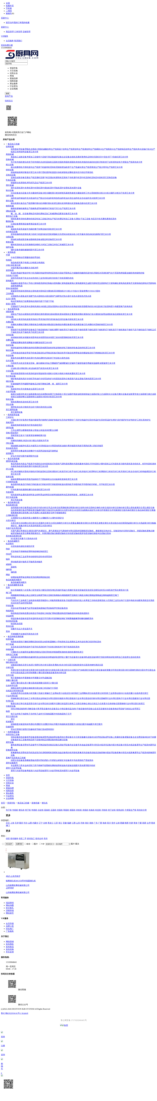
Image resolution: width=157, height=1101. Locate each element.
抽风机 (59, 446)
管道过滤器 (139, 394)
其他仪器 (10, 626)
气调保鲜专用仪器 (68, 531)
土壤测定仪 (16, 518)
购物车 (9, 13)
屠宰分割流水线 (96, 745)
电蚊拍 (76, 306)
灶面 (36, 456)
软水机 (94, 306)
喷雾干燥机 (88, 330)
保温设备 (15, 618)
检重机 (73, 373)
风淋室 (14, 389)
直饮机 (100, 306)
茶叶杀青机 (25, 188)
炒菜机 (49, 229)
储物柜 (37, 435)
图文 (77, 844)
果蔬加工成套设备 (18, 157)
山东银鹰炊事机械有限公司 (17, 885)
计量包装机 (104, 464)
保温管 (27, 618)
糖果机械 (10, 206)
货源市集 (11, 803)
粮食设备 (10, 242)
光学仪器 (148, 670)
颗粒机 (20, 402)
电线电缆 (10, 611)
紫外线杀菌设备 (76, 324)
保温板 (22, 618)
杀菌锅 (20, 324)
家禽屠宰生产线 (137, 753)
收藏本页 (10, 6)
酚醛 (87, 618)
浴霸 (50, 296)
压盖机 (49, 471)
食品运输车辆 (38, 384)
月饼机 (25, 167)
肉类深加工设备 (13, 734)
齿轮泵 (102, 590)
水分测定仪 (74, 670)
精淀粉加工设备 (39, 219)
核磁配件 (91, 724)
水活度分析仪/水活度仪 (72, 510)
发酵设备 (10, 340)
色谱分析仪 (16, 670)
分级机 (49, 373)
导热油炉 (36, 379)
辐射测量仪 (107, 670)
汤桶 (56, 430)
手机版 (9, 8)
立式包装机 (114, 464)
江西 (74, 823)
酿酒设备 (10, 221)
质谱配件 (72, 724)
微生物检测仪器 (31, 688)
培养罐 (88, 363)
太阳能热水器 (17, 296)
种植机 (37, 652)
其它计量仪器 (52, 683)
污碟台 (34, 440)
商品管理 (10, 32)
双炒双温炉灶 (107, 420)
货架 (17, 435)
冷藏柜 (49, 193)
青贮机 (88, 642)
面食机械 (10, 159)
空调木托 (50, 618)
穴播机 (14, 652)
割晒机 (31, 642)
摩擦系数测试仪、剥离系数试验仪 (41, 533)
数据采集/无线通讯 (66, 600)
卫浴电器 (10, 294)
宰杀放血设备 (83, 745)
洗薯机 (103, 219)
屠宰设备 (10, 742)
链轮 (36, 557)
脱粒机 (20, 245)
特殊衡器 (60, 714)
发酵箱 (20, 342)
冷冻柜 (31, 268)
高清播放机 (59, 291)
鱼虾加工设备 (20, 740)
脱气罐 (59, 363)
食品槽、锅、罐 (51, 384)
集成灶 (14, 273)
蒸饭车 (25, 229)
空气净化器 (21, 306)
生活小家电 (11, 299)
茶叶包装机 (33, 466)
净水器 (29, 306)
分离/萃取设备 (41, 709)
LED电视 (32, 263)
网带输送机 (78, 353)
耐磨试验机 (61, 533)
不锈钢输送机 (99, 353)
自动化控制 (11, 598)
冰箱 (13, 268)
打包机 (14, 489)
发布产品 (9, 96)
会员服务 (10, 41)
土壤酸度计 (45, 518)
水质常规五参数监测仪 (98, 523)
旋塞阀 (96, 595)
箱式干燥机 (147, 330)
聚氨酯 (73, 618)
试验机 (20, 665)
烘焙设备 (10, 170)
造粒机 (25, 402)
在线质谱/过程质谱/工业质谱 (104, 693)
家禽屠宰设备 (12, 750)
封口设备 (10, 469)
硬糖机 (20, 208)
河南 (82, 823)
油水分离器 (51, 446)
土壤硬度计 (35, 518)
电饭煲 (43, 273)
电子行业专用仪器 (126, 698)
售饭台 (37, 430)
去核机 (73, 157)
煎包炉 (65, 420)
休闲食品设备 (12, 232)
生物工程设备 (44, 688)
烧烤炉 (98, 234)
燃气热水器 (35, 296)
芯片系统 (54, 688)
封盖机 (25, 471)
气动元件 (15, 600)
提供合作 (39, 838)
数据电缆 (62, 613)
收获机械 (10, 639)
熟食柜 (73, 193)
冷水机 (106, 193)
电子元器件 (126, 600)
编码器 (9, 569)
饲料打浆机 (100, 657)
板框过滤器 (16, 394)
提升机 (31, 353)
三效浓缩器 (59, 337)
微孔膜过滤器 (150, 394)
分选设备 (10, 371)
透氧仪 (150, 531)
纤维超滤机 (76, 394)
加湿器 (53, 306)
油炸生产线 (37, 198)
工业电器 (22, 600)
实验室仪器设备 (96, 670)
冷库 (28, 193)
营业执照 (25, 1013)
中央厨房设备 (40, 451)
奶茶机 (25, 234)
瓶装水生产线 (114, 149)
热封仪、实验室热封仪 (115, 531)
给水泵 (14, 590)
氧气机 (124, 306)
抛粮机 (31, 245)
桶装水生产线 (102, 149)
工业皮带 (24, 557)
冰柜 (117, 193)
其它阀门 (115, 595)
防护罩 (31, 546)
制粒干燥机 (49, 330)
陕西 (127, 823)
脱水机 (46, 368)
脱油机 (14, 239)
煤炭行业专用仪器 (79, 698)
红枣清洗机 (41, 319)
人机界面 (86, 600)
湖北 (87, 823)
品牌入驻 (10, 926)
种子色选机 (55, 358)
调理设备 (10, 428)
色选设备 (10, 355)
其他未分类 (137, 162)
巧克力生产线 (60, 208)
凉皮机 (43, 162)
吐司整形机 (88, 172)
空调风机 (85, 446)
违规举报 (10, 910)
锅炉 (13, 379)
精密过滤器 (35, 397)
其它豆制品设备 (110, 177)
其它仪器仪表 (12, 716)
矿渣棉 (67, 618)
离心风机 (93, 446)
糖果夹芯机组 (48, 208)
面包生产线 (33, 167)
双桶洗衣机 (69, 278)
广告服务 (10, 931)
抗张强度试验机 (72, 533)
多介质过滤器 (66, 394)
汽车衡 (45, 714)
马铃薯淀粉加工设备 (65, 219)
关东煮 (61, 234)
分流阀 (49, 595)
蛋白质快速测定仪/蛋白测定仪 (140, 508)
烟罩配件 (30, 456)
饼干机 (41, 167)
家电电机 (138, 283)
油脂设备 (10, 237)
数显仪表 (15, 704)
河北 (25, 823)
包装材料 (10, 492)
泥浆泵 (49, 590)
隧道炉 (27, 172)
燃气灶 (110, 273)
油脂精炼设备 (34, 239)
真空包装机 (35, 464)
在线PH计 (120, 693)
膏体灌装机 (65, 314)
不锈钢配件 (16, 634)
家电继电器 (18, 286)
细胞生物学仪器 (18, 688)
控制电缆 (22, 613)
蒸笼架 (31, 435)
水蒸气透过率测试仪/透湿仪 (23, 531)
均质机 (14, 363)
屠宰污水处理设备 (14, 768)
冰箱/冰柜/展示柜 (13, 265)
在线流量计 (130, 693)
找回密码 (10, 903)
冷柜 (44, 193)
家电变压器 (98, 283)
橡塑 (77, 618)
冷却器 (55, 379)
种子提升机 (33, 647)
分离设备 (10, 366)
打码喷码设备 (12, 482)
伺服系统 (54, 600)
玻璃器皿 (15, 724)
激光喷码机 (67, 484)
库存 (46, 838)
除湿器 (82, 306)
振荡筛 (20, 373)
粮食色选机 (16, 358)
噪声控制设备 (58, 608)
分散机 (61, 373)
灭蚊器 (106, 306)
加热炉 (49, 379)
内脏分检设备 (117, 745)
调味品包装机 (34, 214)
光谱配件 (46, 724)
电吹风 (33, 301)
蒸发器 (61, 379)
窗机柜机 (30, 257)
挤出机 (18, 183)
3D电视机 (40, 263)
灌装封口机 (57, 471)
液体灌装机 (55, 314)
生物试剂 (24, 634)
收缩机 (37, 489)
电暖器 (118, 306)
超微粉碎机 (61, 348)
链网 (13, 577)
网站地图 (10, 905)
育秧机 (49, 652)
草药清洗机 (51, 319)
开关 (30, 629)
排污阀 (78, 595)
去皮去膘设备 (138, 737)
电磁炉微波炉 (22, 273)
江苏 (56, 823)
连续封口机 (86, 471)
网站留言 (10, 913)
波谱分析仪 (45, 670)
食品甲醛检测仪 (29, 510)
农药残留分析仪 (18, 508)
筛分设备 (79, 657)
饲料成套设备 (89, 657)
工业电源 (30, 600)
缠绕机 (25, 489)
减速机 (9, 564)
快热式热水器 (85, 296)
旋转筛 (37, 373)
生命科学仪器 (12, 685)
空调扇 (14, 306)
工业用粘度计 (56, 693)
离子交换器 (55, 394)
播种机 (76, 652)
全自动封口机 (136, 471)
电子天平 (68, 714)
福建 (69, 823)
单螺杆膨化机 (48, 203)
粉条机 (90, 162)
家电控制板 (47, 283)
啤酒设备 (32, 224)
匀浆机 (37, 407)
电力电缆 (46, 613)
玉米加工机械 (58, 245)
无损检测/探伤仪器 (79, 665)
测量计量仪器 (12, 680)
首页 (3, 803)
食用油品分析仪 (31, 508)
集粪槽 (25, 760)
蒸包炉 (27, 425)
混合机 (20, 407)
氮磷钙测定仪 (42, 510)
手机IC (25, 283)
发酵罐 (14, 342)
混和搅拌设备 (26, 330)
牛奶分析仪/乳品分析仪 (48, 508)
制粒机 (14, 402)
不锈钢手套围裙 (43, 765)
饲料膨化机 (69, 203)
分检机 (67, 373)
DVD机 (67, 291)
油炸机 (14, 198)
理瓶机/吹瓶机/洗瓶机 (34, 149)
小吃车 (78, 234)
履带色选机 (25, 358)
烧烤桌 (55, 451)
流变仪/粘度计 (29, 665)
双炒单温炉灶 (95, 420)
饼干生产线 (73, 167)
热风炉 (23, 379)
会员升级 (10, 923)
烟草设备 (10, 247)
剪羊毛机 (74, 760)
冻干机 (122, 193)
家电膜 (78, 283)
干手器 (45, 301)
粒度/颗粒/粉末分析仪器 (61, 665)
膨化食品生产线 (23, 203)
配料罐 (29, 384)
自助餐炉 (30, 451)
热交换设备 (11, 376)
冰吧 (36, 268)
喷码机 (59, 484)
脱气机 (40, 368)
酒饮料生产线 (90, 149)
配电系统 (142, 600)
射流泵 (78, 590)
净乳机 (29, 183)
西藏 (122, 823)
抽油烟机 (15, 446)
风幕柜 (67, 193)
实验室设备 (11, 706)
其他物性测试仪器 (95, 665)
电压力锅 (72, 273)
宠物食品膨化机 (80, 203)
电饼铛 (49, 273)
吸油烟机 (128, 273)
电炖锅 (135, 273)
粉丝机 (96, 162)
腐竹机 (76, 177)
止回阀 (31, 595)
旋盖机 (43, 471)
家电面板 (66, 283)
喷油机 (65, 167)
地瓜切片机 (96, 219)
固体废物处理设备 (44, 608)
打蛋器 (116, 273)
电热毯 (129, 306)
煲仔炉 (20, 420)
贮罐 (13, 384)
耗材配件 (10, 722)
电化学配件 (55, 724)
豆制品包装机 (97, 177)
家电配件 (10, 281)
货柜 (13, 435)
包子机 (14, 162)
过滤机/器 (15, 368)
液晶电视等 (16, 263)
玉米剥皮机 (80, 642)
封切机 (37, 471)
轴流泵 (84, 590)
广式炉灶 (77, 420)
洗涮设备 (10, 438)
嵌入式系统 (108, 600)
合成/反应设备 (98, 709)
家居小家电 (11, 304)
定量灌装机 (74, 314)
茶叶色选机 (35, 358)
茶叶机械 (10, 185)
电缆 (13, 613)
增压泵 (55, 590)
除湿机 (14, 624)
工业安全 (117, 600)
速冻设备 (22, 193)
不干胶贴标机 (44, 479)
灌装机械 (10, 312)
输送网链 (26, 577)
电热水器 (44, 296)
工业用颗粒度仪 (85, 693)
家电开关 (130, 283)
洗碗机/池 (21, 440)
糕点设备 (10, 165)
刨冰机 (67, 234)
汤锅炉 (51, 420)
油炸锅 (20, 198)
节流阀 (73, 595)
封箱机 (31, 471)
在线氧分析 (27, 693)
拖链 (8, 549)
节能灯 (39, 729)
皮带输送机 (49, 353)
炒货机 (49, 234)
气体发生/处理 (130, 709)
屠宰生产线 (141, 745)
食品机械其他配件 (14, 580)
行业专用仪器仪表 (133, 704)
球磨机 (25, 348)
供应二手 (22, 838)
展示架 (43, 435)
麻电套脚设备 (17, 745)
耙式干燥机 (108, 330)
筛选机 (31, 373)
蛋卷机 (53, 167)
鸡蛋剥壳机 (39, 760)
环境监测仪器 (118, 670)
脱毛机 (29, 753)
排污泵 (126, 590)
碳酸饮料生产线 (50, 149)
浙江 (60, 823)
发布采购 (10, 949)
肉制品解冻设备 (61, 740)
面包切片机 (78, 172)
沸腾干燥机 (59, 330)
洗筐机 (71, 319)
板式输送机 (59, 353)
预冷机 (69, 753)
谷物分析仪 (122, 508)
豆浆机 (65, 177)
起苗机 (43, 652)
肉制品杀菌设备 (47, 740)
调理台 (20, 430)
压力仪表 (100, 704)
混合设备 (10, 404)
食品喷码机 (16, 484)
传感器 (37, 600)
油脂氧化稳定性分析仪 (92, 510)
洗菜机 (40, 440)
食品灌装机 (118, 314)
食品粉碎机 (80, 348)
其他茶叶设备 (75, 188)
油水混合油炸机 (72, 198)
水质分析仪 (11, 520)
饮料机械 (10, 147)
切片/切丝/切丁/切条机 (108, 157)
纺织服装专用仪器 (64, 698)
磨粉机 (29, 219)
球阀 (21, 595)
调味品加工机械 (47, 214)
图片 (73, 844)
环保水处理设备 (18, 608)
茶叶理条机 (55, 188)
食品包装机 (16, 464)
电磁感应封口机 (149, 471)
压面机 (55, 162)
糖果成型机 (37, 208)
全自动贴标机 (56, 479)
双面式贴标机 (32, 479)
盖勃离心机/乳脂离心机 (33, 513)
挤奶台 (55, 760)
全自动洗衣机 (32, 278)
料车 (21, 384)
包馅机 (20, 162)
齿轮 (40, 557)
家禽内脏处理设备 (109, 753)
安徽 (65, 823)
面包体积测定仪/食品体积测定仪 (138, 510)
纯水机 (71, 306)
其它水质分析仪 (45, 526)
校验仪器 (115, 704)
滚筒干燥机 (98, 330)
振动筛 (14, 373)
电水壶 (59, 306)
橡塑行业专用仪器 (111, 698)
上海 (12, 823)
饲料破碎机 (53, 657)
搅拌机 (49, 172)
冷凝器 (20, 283)
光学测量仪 (35, 678)
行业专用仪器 (12, 696)
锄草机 (25, 652)
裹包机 (20, 489)
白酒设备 (15, 224)
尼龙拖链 (15, 551)
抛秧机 (65, 652)
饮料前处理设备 (18, 149)
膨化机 (14, 203)
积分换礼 (10, 908)
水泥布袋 (15, 546)
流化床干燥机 (22, 332)
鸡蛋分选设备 (17, 760)
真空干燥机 (118, 330)
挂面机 (61, 162)
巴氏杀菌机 (88, 324)
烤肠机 (55, 234)
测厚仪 (38, 665)
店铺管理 (26, 32)
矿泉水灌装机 (95, 314)
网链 (8, 575)
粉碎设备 (10, 345)
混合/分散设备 (61, 709)
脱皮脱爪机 (37, 753)
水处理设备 (11, 391)
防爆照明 (10, 727)
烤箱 (17, 172)
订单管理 (18, 32)
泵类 (8, 587)
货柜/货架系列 (12, 433)
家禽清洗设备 (83, 753)
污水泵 (25, 590)
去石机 (25, 245)
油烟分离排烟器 (69, 446)
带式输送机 (69, 353)
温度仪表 (68, 704)
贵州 (113, 823)
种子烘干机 (65, 647)
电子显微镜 (16, 678)
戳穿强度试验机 (86, 533)
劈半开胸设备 (40, 745)
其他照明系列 (48, 729)
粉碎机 (14, 348)
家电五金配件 (87, 283)
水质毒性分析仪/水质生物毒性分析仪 (53, 523)
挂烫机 (65, 306)
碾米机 (14, 245)
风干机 (31, 332)
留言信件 (10, 22)
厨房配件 (10, 453)
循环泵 (61, 590)
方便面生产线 (126, 162)
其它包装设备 (12, 497)
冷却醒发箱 (37, 342)
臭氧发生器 (29, 389)
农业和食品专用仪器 (47, 698)
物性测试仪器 (12, 662)
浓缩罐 (25, 337)
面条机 (49, 162)
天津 (17, 823)
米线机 (84, 162)
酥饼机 (20, 167)
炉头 (13, 456)
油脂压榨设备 (46, 239)
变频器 (43, 600)
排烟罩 (100, 446)
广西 (100, 823)
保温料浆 (34, 618)
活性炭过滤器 (26, 394)
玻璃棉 (57, 618)
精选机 (73, 647)
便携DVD (87, 291)
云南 (118, 823)
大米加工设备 (46, 245)
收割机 (14, 642)
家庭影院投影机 (18, 291)
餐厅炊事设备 (40, 229)
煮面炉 (31, 420)
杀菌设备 (10, 322)
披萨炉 (124, 420)
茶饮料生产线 (78, 149)
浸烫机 (23, 753)
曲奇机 (47, 167)
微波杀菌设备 (64, 324)
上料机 (14, 353)
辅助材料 (60, 495)
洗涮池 (14, 440)
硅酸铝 (82, 618)
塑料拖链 (32, 551)
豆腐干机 (44, 177)
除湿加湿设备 (12, 621)
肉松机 (92, 234)
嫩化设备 (87, 737)
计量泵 (43, 590)
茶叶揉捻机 (45, 188)
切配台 (51, 430)
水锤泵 (108, 590)
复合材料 (36, 495)
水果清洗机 (21, 319)
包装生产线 (25, 464)
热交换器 (68, 379)
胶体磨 (43, 348)
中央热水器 (74, 296)
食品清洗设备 (62, 319)
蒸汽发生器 (76, 379)
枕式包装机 (55, 464)
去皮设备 (66, 157)
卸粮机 (37, 245)
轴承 (8, 559)
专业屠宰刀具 (17, 765)
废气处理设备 (30, 608)
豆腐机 (37, 177)
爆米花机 (85, 234)
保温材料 (10, 616)
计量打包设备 (70, 657)
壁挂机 (37, 257)
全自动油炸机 (48, 198)
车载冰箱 (19, 268)
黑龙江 (50, 823)
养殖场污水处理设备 (35, 771)
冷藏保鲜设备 (36, 193)
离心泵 (31, 590)
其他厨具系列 (12, 448)
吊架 (68, 765)
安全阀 (37, 595)
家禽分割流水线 (124, 753)
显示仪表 (107, 704)
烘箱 (13, 172)
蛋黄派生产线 (95, 167)
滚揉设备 (38, 737)
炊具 (17, 229)
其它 (46, 551)
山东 (78, 823)
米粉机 (78, 162)
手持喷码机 (76, 484)
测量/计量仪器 (38, 673)
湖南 (91, 823)
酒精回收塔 (69, 337)
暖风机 (88, 306)
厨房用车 (15, 451)
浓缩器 (31, 337)
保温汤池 (44, 430)
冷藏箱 (78, 193)
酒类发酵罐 (27, 342)
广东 (96, 823)
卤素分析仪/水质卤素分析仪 (140, 523)
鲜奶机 (65, 172)
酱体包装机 (84, 464)
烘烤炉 (22, 172)
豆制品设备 (11, 175)
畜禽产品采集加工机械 (16, 758)
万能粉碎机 (71, 348)
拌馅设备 (101, 737)
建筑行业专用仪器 (142, 698)
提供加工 (31, 838)
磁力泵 (67, 590)
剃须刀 (22, 301)
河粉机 (102, 162)
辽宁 (41, 823)
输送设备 (10, 350)
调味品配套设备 (61, 214)
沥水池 (28, 440)
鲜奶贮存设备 (64, 760)
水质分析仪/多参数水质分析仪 (24, 523)
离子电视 (24, 263)
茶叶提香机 (65, 188)
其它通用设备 (12, 410)
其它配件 (99, 724)
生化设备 (10, 361)
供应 (8, 838)
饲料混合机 (37, 657)
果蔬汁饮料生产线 (65, 149)
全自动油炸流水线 (87, 198)
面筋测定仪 (47, 513)
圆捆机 (53, 642)
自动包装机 (45, 464)
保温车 (49, 451)
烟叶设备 (15, 250)
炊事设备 (10, 226)
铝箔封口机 (116, 471)
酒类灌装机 (45, 314)
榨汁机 (37, 234)
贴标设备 (10, 477)
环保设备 (10, 606)
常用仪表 (10, 701)
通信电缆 (30, 613)
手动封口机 (76, 471)
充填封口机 (126, 471)
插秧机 (71, 652)
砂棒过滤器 (25, 397)
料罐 (24, 384)
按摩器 (27, 301)
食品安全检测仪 (55, 510)
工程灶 (140, 420)
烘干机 (23, 278)
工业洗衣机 (43, 278)
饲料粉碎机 (110, 657)
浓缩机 (20, 337)
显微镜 (122, 704)
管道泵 (37, 590)
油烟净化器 (23, 446)
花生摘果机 (71, 642)
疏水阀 (84, 595)
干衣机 (61, 278)
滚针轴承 (22, 562)
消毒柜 (96, 273)
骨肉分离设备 (66, 737)
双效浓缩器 (49, 337)
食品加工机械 (23, 803)
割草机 (94, 642)
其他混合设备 (46, 407)
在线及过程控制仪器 (15, 691)
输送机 (20, 353)
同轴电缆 (70, 613)
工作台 (14, 430)
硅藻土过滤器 (101, 394)
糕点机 (14, 167)
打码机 (33, 484)
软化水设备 (112, 394)
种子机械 (10, 644)
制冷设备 (10, 190)
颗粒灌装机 (84, 314)
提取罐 (82, 363)
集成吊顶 (26, 296)
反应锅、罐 (33, 363)
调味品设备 (11, 211)
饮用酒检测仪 (64, 508)
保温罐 (94, 363)
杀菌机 (14, 324)
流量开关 (15, 629)
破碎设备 (58, 157)
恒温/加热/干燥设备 (76, 709)
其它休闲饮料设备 (20, 152)
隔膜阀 (67, 595)
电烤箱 (122, 273)
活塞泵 (96, 590)
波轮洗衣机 (53, 278)
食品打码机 (25, 484)
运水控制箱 (41, 446)
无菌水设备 (122, 394)
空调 (8, 255)
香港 (153, 823)
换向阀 (61, 595)
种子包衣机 (49, 647)
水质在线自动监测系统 (118, 523)
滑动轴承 (15, 562)
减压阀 (102, 595)
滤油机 (34, 368)
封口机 (14, 471)
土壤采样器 (25, 518)
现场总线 (78, 600)
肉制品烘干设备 (33, 740)
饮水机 (41, 306)
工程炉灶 (10, 417)
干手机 (51, 301)
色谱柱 (31, 724)
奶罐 (13, 183)
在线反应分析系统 (70, 693)
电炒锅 (141, 273)
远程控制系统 (26, 603)
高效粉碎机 (51, 348)
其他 (114, 219)
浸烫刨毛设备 (28, 745)
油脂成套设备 (22, 239)
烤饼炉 (71, 420)
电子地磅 (22, 714)
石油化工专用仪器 (30, 698)
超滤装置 (130, 394)
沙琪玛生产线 (107, 167)
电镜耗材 (64, 724)
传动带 (45, 557)
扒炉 (129, 420)
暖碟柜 (25, 430)
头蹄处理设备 (64, 745)
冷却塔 (43, 379)
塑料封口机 (96, 471)
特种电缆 (77, 613)
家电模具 (38, 283)
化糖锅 (41, 363)
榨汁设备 (42, 157)
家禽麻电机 (16, 753)
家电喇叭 (115, 283)
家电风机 (123, 283)
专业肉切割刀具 (29, 765)
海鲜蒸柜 (21, 425)
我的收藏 (25, 22)
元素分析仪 (64, 670)
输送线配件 (74, 765)
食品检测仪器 (12, 505)
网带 (21, 577)
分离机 (22, 368)
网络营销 (10, 942)
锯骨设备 (56, 737)
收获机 (20, 642)
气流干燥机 (137, 330)
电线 (17, 613)
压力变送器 (23, 629)
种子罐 (76, 363)
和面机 (67, 162)
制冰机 (73, 234)
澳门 (8, 825)
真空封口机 (67, 471)
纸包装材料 (16, 495)
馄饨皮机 (117, 162)
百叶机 (82, 177)
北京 (8, 823)
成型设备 (109, 737)
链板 (17, 577)
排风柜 (78, 446)
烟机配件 (30, 250)
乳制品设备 (11, 180)
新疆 (144, 823)
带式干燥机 (69, 330)
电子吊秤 (30, 714)
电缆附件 (85, 613)
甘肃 (131, 823)
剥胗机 (75, 753)
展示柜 (55, 193)
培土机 (20, 652)
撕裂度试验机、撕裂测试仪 (93, 531)
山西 (30, 823)
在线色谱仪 (139, 693)
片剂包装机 (94, 464)
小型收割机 (61, 642)
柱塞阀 (90, 595)
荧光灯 (14, 729)
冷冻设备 (15, 193)
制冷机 (100, 193)
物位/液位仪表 (89, 704)
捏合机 (31, 407)
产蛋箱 (86, 760)
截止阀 (25, 595)
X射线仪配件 (81, 724)
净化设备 (10, 386)
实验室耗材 (23, 724)
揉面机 (73, 162)
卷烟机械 (22, 250)
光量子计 (23, 538)
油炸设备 (10, 196)
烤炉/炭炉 (117, 420)
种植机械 (10, 649)
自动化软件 (16, 603)
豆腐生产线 (29, 177)
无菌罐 (53, 363)
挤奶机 (23, 183)
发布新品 (10, 947)
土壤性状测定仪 (57, 518)
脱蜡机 (55, 753)
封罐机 (20, 471)
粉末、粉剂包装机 (144, 464)
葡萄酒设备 (23, 224)
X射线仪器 (54, 670)
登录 (3, 45)
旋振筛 (43, 373)
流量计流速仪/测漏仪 (41, 693)
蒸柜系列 (10, 422)
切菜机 (96, 157)
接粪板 (31, 760)
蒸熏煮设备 (47, 737)
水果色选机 (65, 358)
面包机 (43, 234)
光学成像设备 (46, 678)
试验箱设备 (49, 673)
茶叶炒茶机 (35, 188)
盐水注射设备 (77, 737)
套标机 (65, 479)
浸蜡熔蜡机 (47, 753)
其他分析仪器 (60, 673)
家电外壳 (146, 283)
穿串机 (14, 234)
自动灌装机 (25, 314)
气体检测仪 (84, 670)
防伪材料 (52, 495)
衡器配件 (52, 714)
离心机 (28, 368)
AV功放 (73, 291)
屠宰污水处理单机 (52, 771)
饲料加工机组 (121, 657)
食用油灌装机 (107, 314)
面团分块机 (57, 172)
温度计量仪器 (17, 683)
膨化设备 (10, 201)
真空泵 (114, 590)
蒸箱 (13, 229)
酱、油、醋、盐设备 (19, 214)
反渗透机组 (45, 394)
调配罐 (65, 363)
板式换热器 (86, 379)
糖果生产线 (27, 208)
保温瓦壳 (42, 618)
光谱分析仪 (25, 670)
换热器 (18, 379)
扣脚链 (53, 765)
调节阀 (43, 595)
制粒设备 (10, 399)
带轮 (13, 557)
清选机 (41, 647)
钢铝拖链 (40, 551)
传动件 (9, 554)
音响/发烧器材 (12, 288)
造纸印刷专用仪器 (95, 698)
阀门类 (9, 593)
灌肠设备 (128, 737)
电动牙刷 (15, 301)
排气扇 (55, 296)
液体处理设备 (118, 709)
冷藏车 (112, 193)
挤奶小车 (48, 760)
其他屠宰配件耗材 (87, 765)
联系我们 (18, 41)
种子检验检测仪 (59, 513)
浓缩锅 (14, 337)
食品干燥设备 (38, 330)
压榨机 (90, 157)
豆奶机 (88, 177)
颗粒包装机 (74, 464)
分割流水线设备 (129, 745)
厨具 (21, 229)
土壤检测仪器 (12, 515)
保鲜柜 (61, 193)
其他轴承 (38, 562)
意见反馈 (10, 952)
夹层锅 (96, 324)
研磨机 (37, 348)
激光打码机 (41, 484)
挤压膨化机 (59, 203)
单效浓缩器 (39, 337)
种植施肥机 (57, 652)
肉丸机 (94, 737)
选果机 (78, 157)
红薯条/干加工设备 (82, 219)
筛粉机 (14, 219)
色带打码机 (51, 484)
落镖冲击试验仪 (100, 533)
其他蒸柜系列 (36, 425)
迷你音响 (40, 291)
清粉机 (57, 647)
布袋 (21, 546)
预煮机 (84, 157)
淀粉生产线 (51, 219)
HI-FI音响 (96, 291)
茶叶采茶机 (16, 188)
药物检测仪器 (17, 698)
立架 (21, 435)
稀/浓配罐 (101, 363)
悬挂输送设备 (52, 745)
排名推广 (10, 929)
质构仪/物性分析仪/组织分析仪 (103, 508)
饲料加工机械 (12, 655)
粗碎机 (31, 348)
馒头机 (25, 162)
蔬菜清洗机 (31, 319)
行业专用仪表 (42, 704)
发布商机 (10, 944)
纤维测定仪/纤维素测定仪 (113, 510)
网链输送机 (45, 577)
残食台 (31, 430)
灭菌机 (25, 324)
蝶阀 (17, 595)
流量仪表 (60, 704)
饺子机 (31, 162)
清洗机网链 (35, 577)
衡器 (8, 711)
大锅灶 (14, 420)
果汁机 (31, 234)
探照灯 (25, 729)
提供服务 (14, 838)
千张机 (71, 177)
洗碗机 (31, 229)
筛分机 (25, 373)
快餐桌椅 (22, 451)
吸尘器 (47, 306)
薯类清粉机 (21, 219)
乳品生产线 (37, 183)
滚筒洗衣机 (16, 278)
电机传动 (135, 600)
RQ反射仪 (15, 538)
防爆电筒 (32, 729)
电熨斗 (112, 306)
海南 (104, 823)
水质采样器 (33, 526)
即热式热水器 (64, 296)
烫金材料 (44, 495)
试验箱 (14, 665)
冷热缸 (47, 363)
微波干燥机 (127, 330)
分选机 (55, 373)
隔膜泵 (20, 590)
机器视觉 (99, 600)
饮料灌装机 (35, 314)
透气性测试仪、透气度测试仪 (47, 531)
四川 (109, 823)
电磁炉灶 (85, 420)
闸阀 (13, 595)
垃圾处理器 (63, 273)
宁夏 (140, 823)
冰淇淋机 (103, 273)
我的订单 (18, 22)
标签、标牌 (78, 495)
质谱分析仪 (35, 670)
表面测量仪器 (40, 683)
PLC (48, 600)
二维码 (9, 11)
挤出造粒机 (131, 657)
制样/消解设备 (29, 709)
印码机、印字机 (98, 484)
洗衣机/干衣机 (12, 275)
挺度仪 (23, 533)
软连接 (25, 546)
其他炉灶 (147, 420)
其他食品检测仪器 (14, 536)
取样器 (79, 531)
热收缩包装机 (22, 466)
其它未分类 (33, 152)
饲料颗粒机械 (26, 657)
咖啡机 (20, 234)
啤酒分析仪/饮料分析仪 (80, 508)
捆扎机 (31, 489)
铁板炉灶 (58, 420)
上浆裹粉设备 (119, 737)
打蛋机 (43, 172)
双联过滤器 (16, 397)
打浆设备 (50, 157)
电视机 (9, 260)
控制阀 (55, 595)
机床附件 (10, 544)
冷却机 (29, 379)
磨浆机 (59, 177)
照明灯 (20, 729)
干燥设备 (10, 327)
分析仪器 (10, 667)
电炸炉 (134, 420)
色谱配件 (38, 724)
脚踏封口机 (106, 471)
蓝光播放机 (49, 291)
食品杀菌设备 (40, 324)
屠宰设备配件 (12, 763)
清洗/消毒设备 (17, 709)
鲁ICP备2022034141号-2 (11, 1013)
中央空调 (15, 257)
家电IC (73, 283)
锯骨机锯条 (61, 765)
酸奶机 (84, 273)
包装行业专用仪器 (14, 528)
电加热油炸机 (60, 198)
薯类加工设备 (12, 216)
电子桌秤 (38, 714)
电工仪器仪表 (77, 704)
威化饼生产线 (83, 167)
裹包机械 (10, 487)
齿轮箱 (18, 557)
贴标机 (14, 479)
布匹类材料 (69, 495)
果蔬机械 (10, 154)
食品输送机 (39, 353)
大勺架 (25, 435)
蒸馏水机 (36, 394)
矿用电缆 (54, 613)
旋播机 (31, 652)
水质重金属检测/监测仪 (79, 523)
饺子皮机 (109, 162)
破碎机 (20, 348)
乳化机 (20, 363)
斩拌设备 (30, 737)
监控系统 (150, 600)
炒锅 (101, 324)
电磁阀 (14, 283)
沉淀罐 (71, 363)
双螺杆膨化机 (36, 203)
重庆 (21, 823)
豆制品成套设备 (18, 177)
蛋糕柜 (94, 193)
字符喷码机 (86, 484)
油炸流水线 (27, 198)
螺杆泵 (73, 590)
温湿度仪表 (31, 704)
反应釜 (25, 363)
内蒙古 (35, 823)
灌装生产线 (16, 314)
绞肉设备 (22, 737)
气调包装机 (65, 464)
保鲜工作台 (86, 193)
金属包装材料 (26, 495)
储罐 (17, 384)
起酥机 (71, 172)
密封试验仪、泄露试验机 (136, 531)
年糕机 (37, 162)
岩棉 (62, 618)
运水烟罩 (32, 446)
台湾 (149, 823)
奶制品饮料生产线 (127, 149)
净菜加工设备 (32, 157)
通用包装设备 (12, 461)
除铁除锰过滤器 (88, 394)
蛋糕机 (59, 167)
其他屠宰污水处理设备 (69, 771)
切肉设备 (15, 737)
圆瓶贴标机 (21, 479)
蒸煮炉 (25, 420)
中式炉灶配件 (20, 456)
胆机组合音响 (30, 291)
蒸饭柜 (14, 425)
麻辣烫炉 (38, 420)
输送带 (25, 353)
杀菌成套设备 (52, 324)
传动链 (31, 557)
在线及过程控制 (25, 673)
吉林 (45, 823)
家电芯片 (107, 283)
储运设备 (10, 381)
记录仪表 (22, 704)
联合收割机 (45, 642)
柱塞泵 (120, 590)
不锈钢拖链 (23, 551)
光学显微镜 (25, 678)
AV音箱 (80, 291)
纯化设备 (51, 709)
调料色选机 (45, 358)
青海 (135, 823)
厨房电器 (10, 270)
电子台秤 (15, 714)
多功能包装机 (125, 464)
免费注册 (9, 45)
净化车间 (21, 389)
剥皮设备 (74, 745)
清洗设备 (10, 317)
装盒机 (133, 464)
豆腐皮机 (52, 177)
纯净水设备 (140, 149)
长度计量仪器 (28, 683)
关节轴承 (30, 562)
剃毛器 (39, 301)
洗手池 (46, 440)
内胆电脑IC (57, 283)
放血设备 (62, 753)
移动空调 (22, 257)
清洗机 (14, 319)
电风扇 (35, 306)
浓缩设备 (10, 335)
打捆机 (25, 642)
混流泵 (90, 590)
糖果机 (14, 208)
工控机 (92, 600)
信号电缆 (38, 613)
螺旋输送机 (88, 353)
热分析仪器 (46, 665)
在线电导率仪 (17, 693)
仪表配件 (52, 704)
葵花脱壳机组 (22, 647)
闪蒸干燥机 (78, 330)
